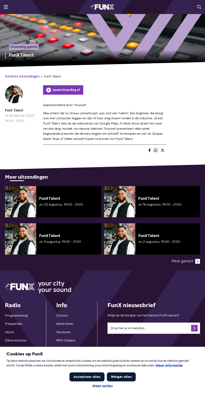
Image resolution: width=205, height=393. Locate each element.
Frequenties (13, 323)
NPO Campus (65, 340)
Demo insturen (16, 340)
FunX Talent (14, 110)
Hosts (9, 332)
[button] (6, 7)
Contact (62, 315)
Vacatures (63, 332)
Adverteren (64, 323)
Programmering (16, 315)
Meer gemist (182, 261)
